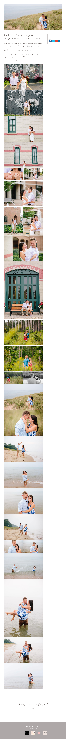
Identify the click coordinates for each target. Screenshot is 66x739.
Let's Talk (33, 708)
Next (42, 694)
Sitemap (36, 728)
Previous (23, 694)
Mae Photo (7, 4)
